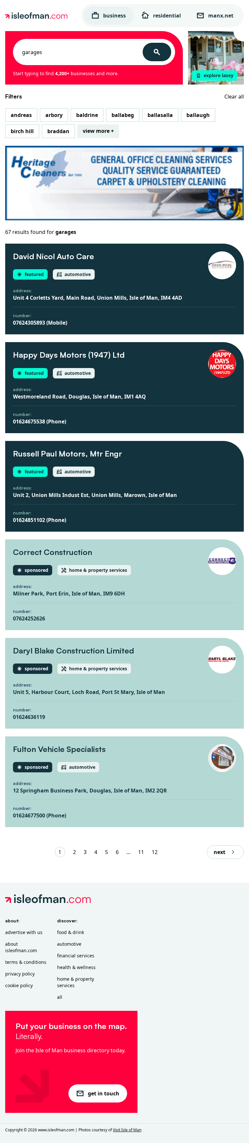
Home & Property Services (75, 982)
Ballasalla (160, 115)
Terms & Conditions (25, 962)
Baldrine (87, 115)
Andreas (21, 115)
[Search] (157, 52)
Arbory (54, 115)
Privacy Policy (20, 974)
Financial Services (75, 955)
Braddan (58, 131)
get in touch (103, 1093)
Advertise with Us (23, 932)
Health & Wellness (76, 967)
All (59, 997)
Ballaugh (198, 115)
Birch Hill (22, 131)
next (219, 852)
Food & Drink (70, 932)
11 (141, 852)
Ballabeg (123, 115)
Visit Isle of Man (127, 1130)
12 (155, 852)
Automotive (69, 944)
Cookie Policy (19, 985)
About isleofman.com (21, 947)
